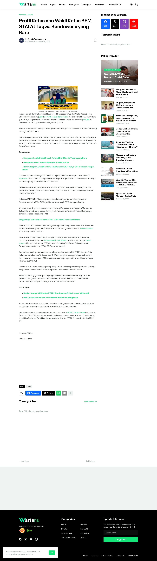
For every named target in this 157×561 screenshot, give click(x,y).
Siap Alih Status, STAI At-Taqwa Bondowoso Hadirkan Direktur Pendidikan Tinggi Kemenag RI (126, 182)
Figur (52, 4)
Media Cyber (133, 555)
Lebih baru (25, 461)
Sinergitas (73, 4)
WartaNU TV (115, 4)
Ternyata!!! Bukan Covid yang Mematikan (127, 169)
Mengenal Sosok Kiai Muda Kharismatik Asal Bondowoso (126, 92)
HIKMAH (83, 524)
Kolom (62, 4)
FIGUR (30, 14)
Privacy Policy (107, 555)
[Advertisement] (58, 63)
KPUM (86, 119)
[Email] (64, 393)
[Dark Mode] (130, 4)
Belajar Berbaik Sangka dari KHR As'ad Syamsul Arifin (127, 131)
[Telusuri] (135, 4)
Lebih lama (90, 461)
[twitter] (25, 539)
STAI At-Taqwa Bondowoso (56, 117)
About (85, 555)
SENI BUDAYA (66, 533)
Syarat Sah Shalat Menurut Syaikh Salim (126, 194)
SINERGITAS (85, 533)
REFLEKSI (84, 529)
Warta (44, 4)
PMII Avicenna (86, 228)
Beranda (22, 14)
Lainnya (85, 4)
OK (52, 553)
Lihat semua (89, 401)
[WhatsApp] (58, 393)
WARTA (83, 538)
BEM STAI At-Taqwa (76, 312)
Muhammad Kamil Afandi (55, 240)
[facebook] (20, 539)
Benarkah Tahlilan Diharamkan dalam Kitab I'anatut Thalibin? (126, 144)
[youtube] (31, 539)
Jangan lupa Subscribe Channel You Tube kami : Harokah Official (49, 219)
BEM (41, 117)
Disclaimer (120, 555)
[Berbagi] (94, 40)
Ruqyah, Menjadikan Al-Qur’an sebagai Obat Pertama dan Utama (125, 105)
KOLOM (64, 529)
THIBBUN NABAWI (68, 538)
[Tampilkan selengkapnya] (70, 393)
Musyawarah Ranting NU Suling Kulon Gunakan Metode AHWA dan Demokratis (127, 157)
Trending (99, 4)
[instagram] (36, 539)
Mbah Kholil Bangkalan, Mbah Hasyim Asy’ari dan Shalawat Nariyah (127, 118)
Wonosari (23, 178)
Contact (95, 555)
